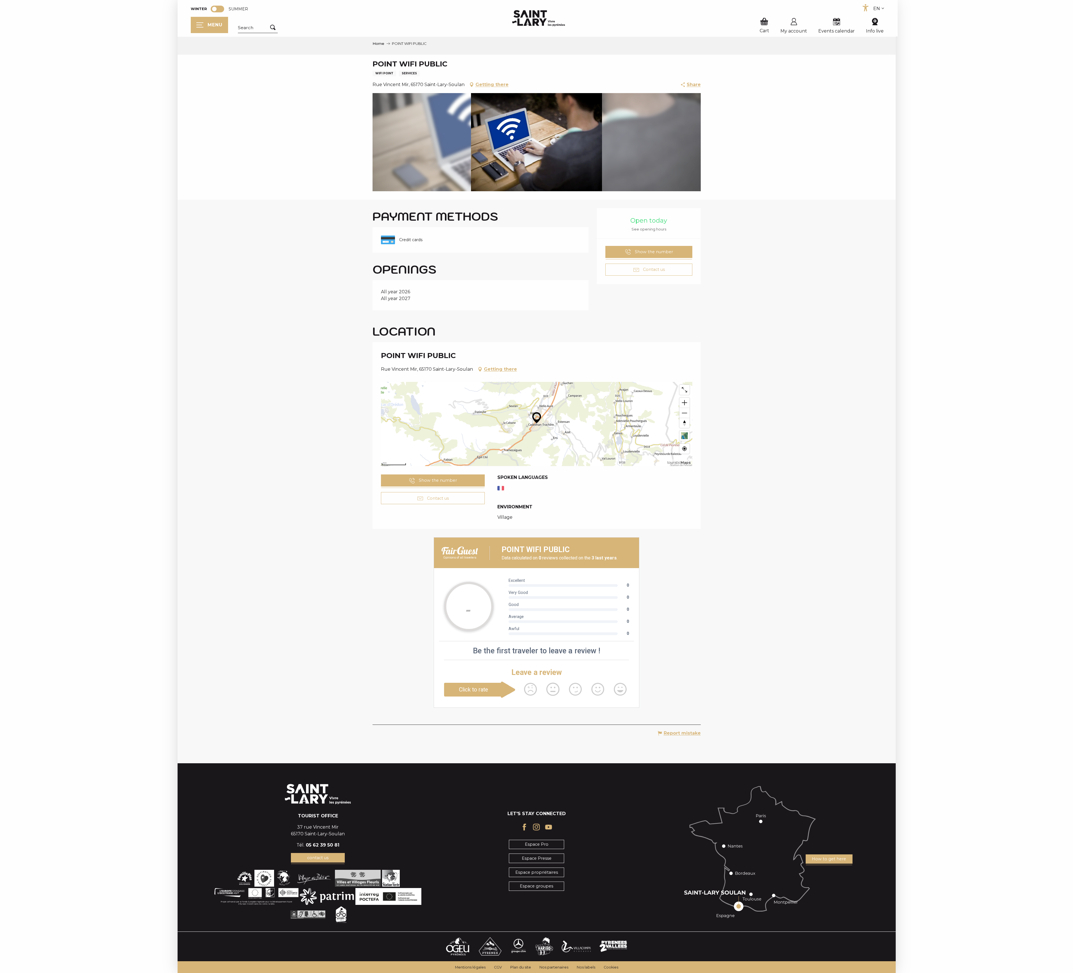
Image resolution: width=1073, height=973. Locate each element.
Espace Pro (536, 844)
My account (793, 31)
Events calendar (836, 31)
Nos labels (586, 967)
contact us (317, 857)
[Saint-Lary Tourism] (539, 18)
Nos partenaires (553, 967)
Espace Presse (537, 858)
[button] (258, 27)
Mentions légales (470, 967)
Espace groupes (536, 886)
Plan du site (520, 967)
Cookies (611, 967)
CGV (498, 967)
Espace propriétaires (536, 872)
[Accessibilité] (865, 7)
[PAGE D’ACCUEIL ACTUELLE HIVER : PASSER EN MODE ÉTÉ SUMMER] (217, 9)
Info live (875, 31)
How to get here (829, 858)
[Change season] (219, 9)
